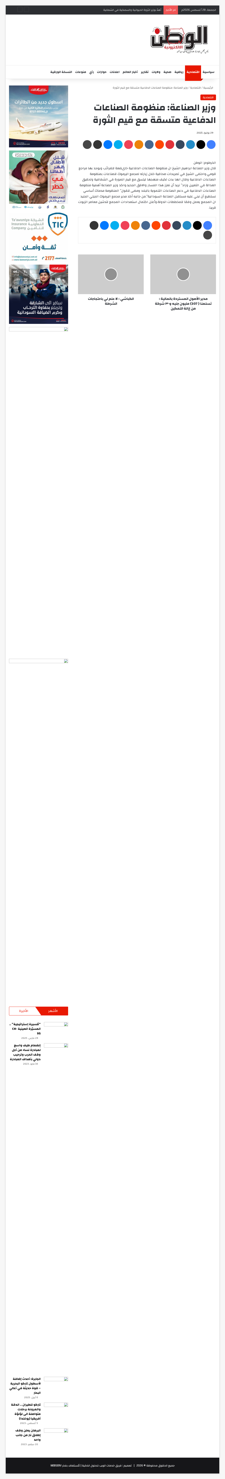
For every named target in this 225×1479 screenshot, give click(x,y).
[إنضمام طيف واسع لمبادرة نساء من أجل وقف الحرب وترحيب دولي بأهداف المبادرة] (56, 1208)
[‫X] (200, 144)
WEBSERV (56, 1465)
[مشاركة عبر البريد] (97, 144)
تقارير (145, 72)
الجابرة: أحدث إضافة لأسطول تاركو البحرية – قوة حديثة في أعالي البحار (25, 1386)
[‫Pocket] (128, 144)
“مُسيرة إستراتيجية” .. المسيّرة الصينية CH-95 (25, 1028)
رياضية (178, 72)
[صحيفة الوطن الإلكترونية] (178, 39)
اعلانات (115, 72)
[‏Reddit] (159, 144)
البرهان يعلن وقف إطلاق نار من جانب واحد (28, 1435)
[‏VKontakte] (149, 144)
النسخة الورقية (61, 72)
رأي (91, 72)
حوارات (102, 72)
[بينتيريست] (169, 144)
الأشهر (53, 1011)
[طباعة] (87, 144)
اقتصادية (193, 72)
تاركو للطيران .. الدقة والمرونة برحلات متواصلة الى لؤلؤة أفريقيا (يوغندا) (26, 1411)
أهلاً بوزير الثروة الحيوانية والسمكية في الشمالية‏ (131, 10)
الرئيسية (208, 87)
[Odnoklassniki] (138, 144)
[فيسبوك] (211, 144)
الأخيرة (23, 1011)
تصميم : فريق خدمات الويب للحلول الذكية (106, 1465)
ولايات (156, 72)
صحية (167, 72)
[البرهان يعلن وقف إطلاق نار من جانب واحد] (56, 1436)
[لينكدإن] (190, 144)
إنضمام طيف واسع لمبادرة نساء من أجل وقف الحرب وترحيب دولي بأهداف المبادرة (25, 1052)
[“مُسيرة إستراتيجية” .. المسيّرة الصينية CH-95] (56, 1030)
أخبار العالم (130, 72)
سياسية (208, 72)
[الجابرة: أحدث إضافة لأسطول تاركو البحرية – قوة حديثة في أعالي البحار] (56, 1385)
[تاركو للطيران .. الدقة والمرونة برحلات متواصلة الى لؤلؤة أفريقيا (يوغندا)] (56, 1411)
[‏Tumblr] (180, 144)
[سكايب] (118, 144)
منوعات (80, 72)
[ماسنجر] (107, 144)
